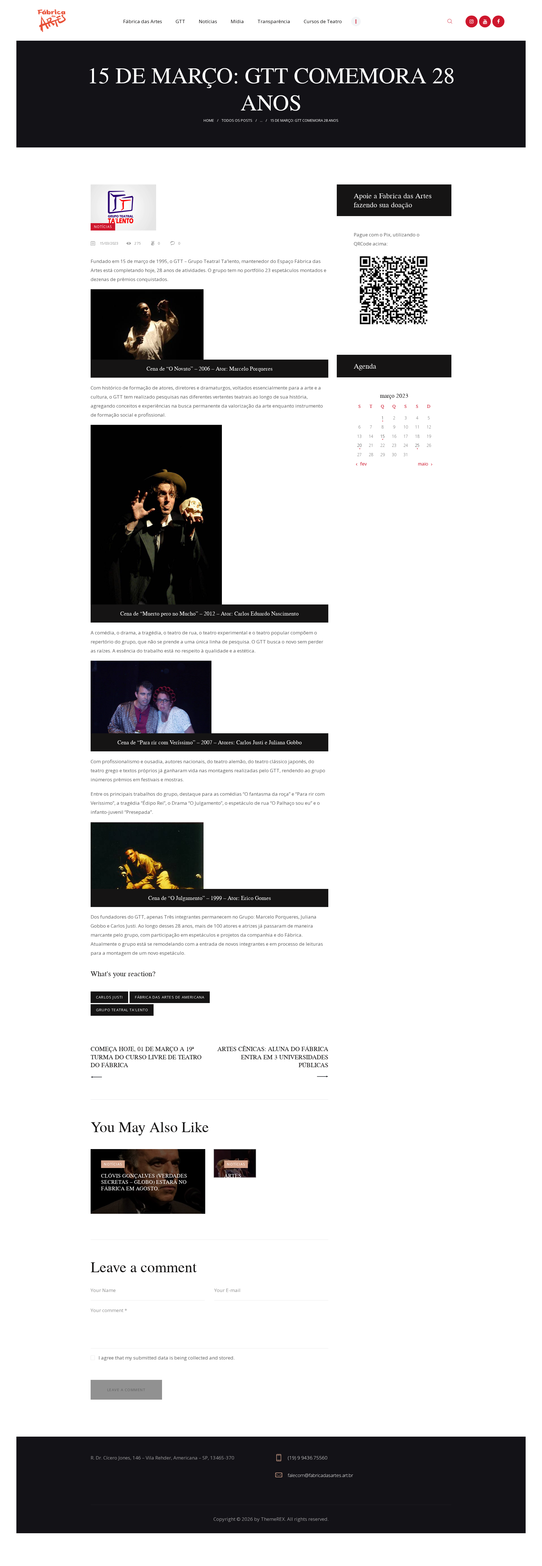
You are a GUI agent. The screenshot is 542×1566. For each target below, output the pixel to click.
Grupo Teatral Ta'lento (122, 1009)
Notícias (103, 226)
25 (417, 445)
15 (382, 436)
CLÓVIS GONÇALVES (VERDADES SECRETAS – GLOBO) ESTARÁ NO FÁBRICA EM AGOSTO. (144, 1182)
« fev (362, 463)
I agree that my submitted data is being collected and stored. (167, 1357)
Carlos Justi (109, 997)
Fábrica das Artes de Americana (169, 997)
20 (359, 445)
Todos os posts (237, 120)
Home (209, 120)
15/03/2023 (109, 243)
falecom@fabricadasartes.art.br (320, 1475)
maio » (425, 464)
